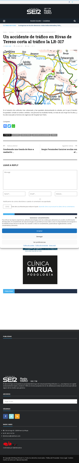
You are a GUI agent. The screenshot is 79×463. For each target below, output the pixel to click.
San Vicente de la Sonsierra (41, 135)
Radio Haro (8, 46)
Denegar (39, 236)
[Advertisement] (40, 310)
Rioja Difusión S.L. (19, 458)
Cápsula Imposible (22, 460)
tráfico (54, 135)
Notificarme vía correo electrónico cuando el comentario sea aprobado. (27, 201)
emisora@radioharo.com (12, 436)
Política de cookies (28, 245)
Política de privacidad (41, 245)
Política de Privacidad (52, 458)
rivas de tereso (25, 135)
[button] (76, 218)
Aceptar (39, 231)
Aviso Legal (52, 245)
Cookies (70, 458)
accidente (16, 135)
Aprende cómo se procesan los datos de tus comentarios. (57, 206)
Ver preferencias (39, 242)
